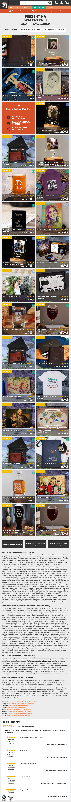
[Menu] (14, 795)
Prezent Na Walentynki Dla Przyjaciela (18, 715)
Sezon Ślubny (38, 7)
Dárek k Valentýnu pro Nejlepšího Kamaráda (20, 704)
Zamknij (68, 11)
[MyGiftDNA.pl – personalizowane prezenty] (4, 4)
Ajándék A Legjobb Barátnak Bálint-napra (19, 710)
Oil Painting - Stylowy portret (57, 757)
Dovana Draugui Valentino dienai (16, 708)
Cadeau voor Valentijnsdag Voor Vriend (20, 711)
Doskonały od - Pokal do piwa (57, 797)
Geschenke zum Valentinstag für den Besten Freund (22, 702)
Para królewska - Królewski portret (55, 770)
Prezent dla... (15, 7)
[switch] (11, 800)
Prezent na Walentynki (30, 29)
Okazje (27, 7)
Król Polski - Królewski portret (57, 744)
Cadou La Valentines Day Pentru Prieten (20, 713)
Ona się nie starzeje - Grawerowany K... (54, 784)
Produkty (51, 7)
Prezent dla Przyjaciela (54, 29)
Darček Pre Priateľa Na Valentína (18, 706)
